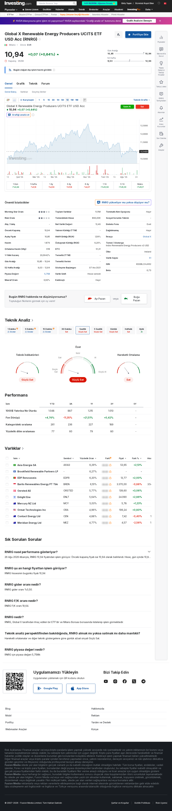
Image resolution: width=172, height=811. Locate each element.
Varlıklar (24, 92)
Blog (7, 708)
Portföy (9, 722)
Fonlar (54, 14)
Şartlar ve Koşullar (120, 803)
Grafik (20, 83)
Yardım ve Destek (101, 722)
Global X (147, 236)
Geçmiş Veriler (39, 92)
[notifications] (159, 3)
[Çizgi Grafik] (14, 100)
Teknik (33, 83)
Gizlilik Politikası (142, 803)
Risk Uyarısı (161, 803)
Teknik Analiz (17, 320)
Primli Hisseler (118, 14)
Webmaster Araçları (16, 729)
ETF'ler (10, 14)
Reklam (95, 715)
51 (150, 258)
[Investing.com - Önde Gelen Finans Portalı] (18, 3)
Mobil (8, 715)
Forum (45, 83)
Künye (94, 729)
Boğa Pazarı (136, 299)
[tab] (13, 330)
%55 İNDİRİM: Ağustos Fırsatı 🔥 (99, 3)
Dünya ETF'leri (41, 14)
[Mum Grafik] (8, 100)
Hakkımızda (97, 708)
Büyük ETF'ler (25, 14)
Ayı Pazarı (100, 298)
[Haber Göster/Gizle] (85, 100)
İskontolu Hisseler (100, 14)
